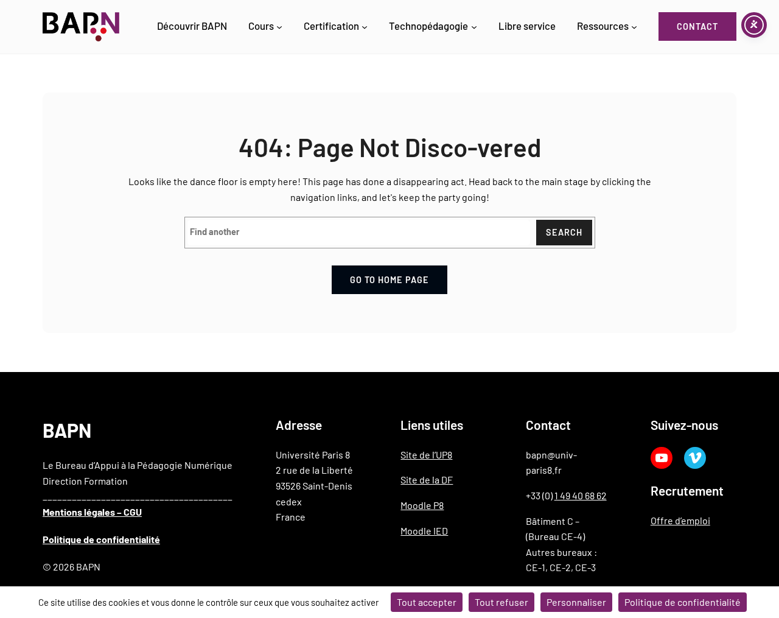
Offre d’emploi (680, 520)
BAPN (67, 429)
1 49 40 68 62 (580, 495)
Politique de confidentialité (101, 539)
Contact (697, 26)
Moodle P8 (422, 505)
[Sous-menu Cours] (279, 27)
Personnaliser (576, 602)
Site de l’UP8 (426, 454)
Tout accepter (426, 602)
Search (564, 232)
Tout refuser (501, 602)
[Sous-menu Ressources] (634, 27)
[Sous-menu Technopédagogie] (474, 27)
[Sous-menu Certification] (365, 27)
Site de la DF (426, 479)
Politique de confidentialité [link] (682, 602)
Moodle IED (424, 530)
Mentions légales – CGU (92, 512)
